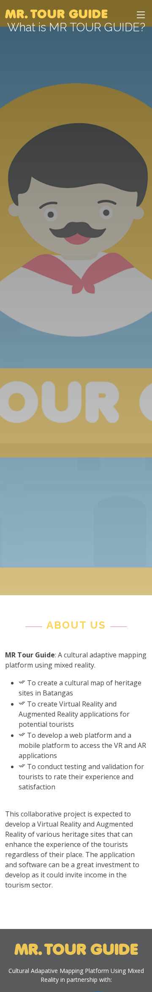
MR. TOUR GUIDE (56, 14)
